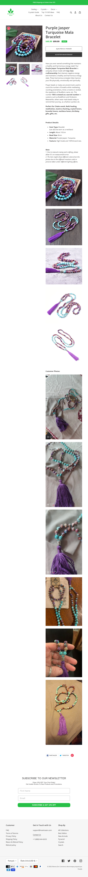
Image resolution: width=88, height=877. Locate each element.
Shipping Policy (11, 839)
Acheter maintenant (64, 55)
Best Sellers (62, 833)
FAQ (7, 830)
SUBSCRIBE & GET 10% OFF (44, 805)
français (11, 861)
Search (60, 845)
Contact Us (37, 835)
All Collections (63, 830)
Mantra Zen (55, 866)
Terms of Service (12, 833)
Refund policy (11, 845)
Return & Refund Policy (14, 842)
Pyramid (61, 839)
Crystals (61, 842)
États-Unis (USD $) (28, 861)
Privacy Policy (11, 836)
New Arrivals (63, 836)
